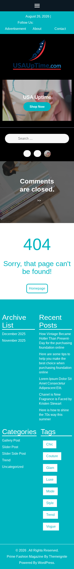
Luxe (49, 479)
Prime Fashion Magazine (25, 556)
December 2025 (13, 334)
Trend (6, 460)
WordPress (46, 562)
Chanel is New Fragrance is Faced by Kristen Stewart (55, 399)
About (37, 28)
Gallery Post (11, 440)
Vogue (51, 526)
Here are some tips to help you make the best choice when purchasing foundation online (55, 363)
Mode (50, 491)
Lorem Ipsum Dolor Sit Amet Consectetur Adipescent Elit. (55, 383)
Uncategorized (12, 467)
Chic (49, 444)
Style (50, 503)
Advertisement (15, 28)
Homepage (37, 288)
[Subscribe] (37, 153)
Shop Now (37, 106)
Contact (60, 28)
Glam (50, 468)
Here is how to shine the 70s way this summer (54, 414)
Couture (52, 456)
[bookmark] (27, 153)
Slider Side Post (14, 453)
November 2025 (13, 340)
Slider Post (10, 447)
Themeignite (58, 556)
